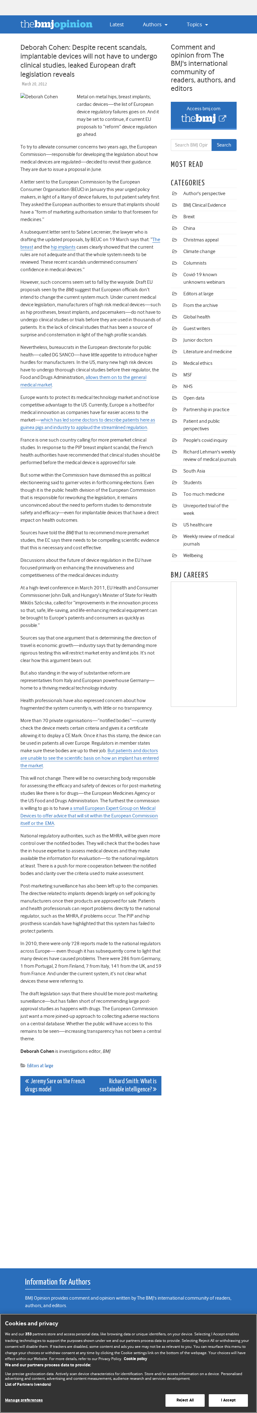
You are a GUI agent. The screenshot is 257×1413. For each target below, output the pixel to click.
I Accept (228, 1400)
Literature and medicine (207, 352)
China (189, 228)
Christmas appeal (200, 240)
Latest (117, 24)
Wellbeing (193, 555)
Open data (194, 398)
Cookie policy (135, 1359)
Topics (195, 24)
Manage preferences (24, 1400)
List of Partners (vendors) (28, 1384)
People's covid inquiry (205, 440)
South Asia (194, 471)
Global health (196, 317)
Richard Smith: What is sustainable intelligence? (128, 1086)
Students (192, 482)
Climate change (199, 251)
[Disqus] (90, 1178)
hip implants (63, 247)
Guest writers (196, 328)
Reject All (185, 1400)
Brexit (189, 217)
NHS (187, 386)
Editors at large (40, 1066)
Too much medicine (203, 494)
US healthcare (197, 525)
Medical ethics (197, 363)
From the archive (200, 305)
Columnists (195, 263)
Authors (153, 24)
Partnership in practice (206, 409)
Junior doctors (197, 340)
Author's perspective (204, 193)
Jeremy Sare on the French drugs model (55, 1086)
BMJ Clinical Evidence (204, 205)
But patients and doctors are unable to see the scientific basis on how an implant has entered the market (89, 758)
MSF (187, 375)
